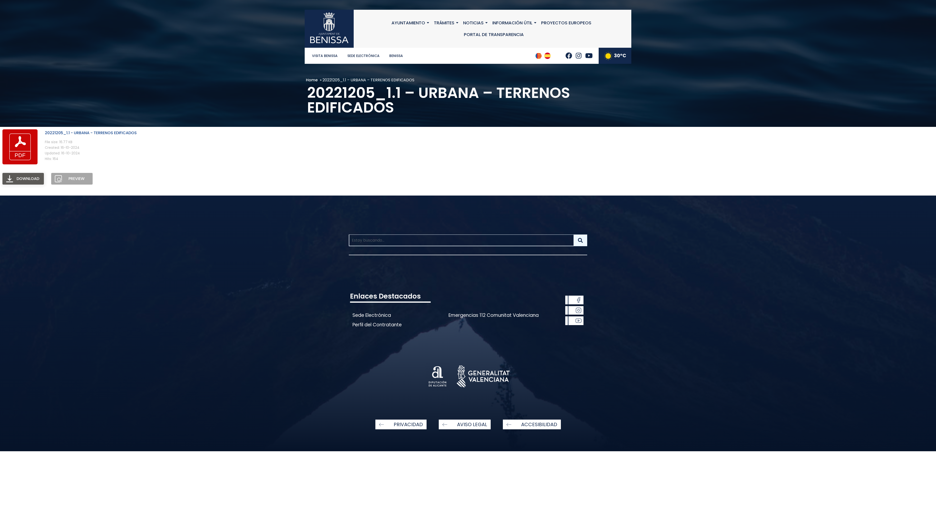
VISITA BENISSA (325, 55)
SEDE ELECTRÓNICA (363, 55)
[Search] (580, 240)
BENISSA (396, 55)
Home (312, 80)
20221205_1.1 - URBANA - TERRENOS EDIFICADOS (91, 133)
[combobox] (461, 240)
